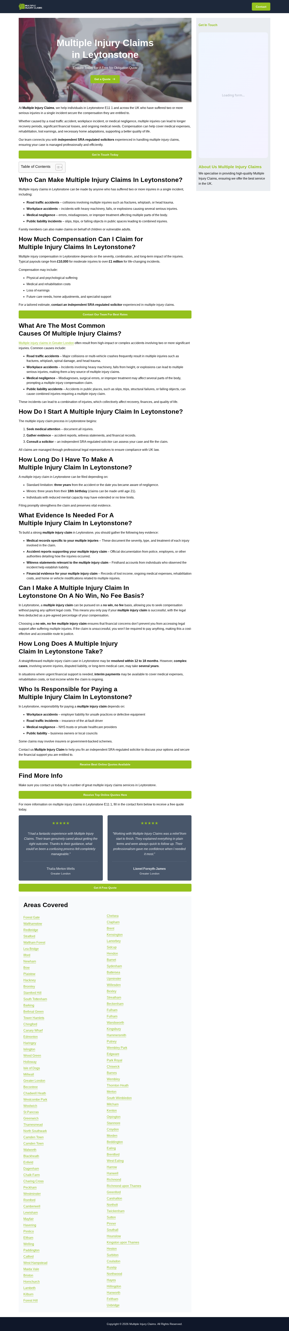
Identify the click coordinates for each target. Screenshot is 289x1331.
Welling (28, 1244)
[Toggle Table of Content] (56, 167)
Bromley (29, 986)
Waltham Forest (34, 942)
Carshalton (114, 1198)
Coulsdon (113, 1261)
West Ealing (115, 1160)
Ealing (111, 1148)
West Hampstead (35, 1262)
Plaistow (29, 974)
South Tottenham (35, 999)
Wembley (113, 1079)
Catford (28, 1256)
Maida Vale (31, 1269)
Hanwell (112, 1173)
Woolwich (30, 1105)
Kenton (112, 1110)
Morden (112, 1135)
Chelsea (113, 915)
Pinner (111, 1223)
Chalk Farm (31, 1175)
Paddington (31, 1250)
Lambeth (29, 1288)
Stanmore (113, 1123)
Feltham (112, 1299)
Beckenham (115, 1003)
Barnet (111, 959)
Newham (29, 961)
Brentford (113, 1154)
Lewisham (30, 1212)
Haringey (29, 1043)
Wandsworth (115, 1022)
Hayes (111, 1280)
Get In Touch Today (105, 154)
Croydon (113, 1129)
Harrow (112, 1167)
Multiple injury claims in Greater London (46, 343)
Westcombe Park (35, 1099)
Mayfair (28, 1219)
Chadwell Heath (34, 1093)
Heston (112, 1248)
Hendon (112, 953)
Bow (26, 967)
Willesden (114, 985)
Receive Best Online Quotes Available (105, 764)
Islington (29, 1049)
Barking (28, 1005)
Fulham (112, 1010)
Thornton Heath (118, 1085)
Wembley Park (117, 1047)
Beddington (115, 1142)
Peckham (30, 1187)
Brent (110, 928)
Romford (29, 1200)
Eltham (28, 1237)
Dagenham (31, 1168)
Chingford (30, 1024)
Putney (112, 1041)
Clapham (113, 922)
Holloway (30, 1062)
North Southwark (35, 1131)
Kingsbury (114, 1029)
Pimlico (28, 1231)
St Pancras (31, 1112)
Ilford (26, 955)
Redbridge (30, 930)
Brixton (28, 1275)
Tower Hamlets (33, 1018)
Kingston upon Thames (123, 1242)
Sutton (111, 1217)
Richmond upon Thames (124, 1186)
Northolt (112, 1204)
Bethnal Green (33, 1011)
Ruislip (112, 1267)
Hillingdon (114, 1286)
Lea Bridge (31, 948)
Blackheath (31, 1156)
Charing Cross (33, 1181)
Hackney (29, 980)
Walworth (29, 1149)
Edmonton (30, 1036)
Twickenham (115, 1211)
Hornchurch (31, 1281)
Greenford (114, 1192)
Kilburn (28, 1294)
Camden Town (33, 1137)
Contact (261, 6)
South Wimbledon (119, 1098)
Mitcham (113, 1104)
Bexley (111, 991)
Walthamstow (32, 923)
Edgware (113, 1054)
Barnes (112, 1072)
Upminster (114, 978)
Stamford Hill (32, 992)
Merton (111, 1091)
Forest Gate (31, 917)
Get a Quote (102, 79)
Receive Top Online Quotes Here (105, 794)
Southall (112, 1229)
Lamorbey (114, 941)
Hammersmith (116, 1035)
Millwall (28, 1074)
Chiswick (113, 1066)
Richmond (114, 1179)
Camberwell (31, 1206)
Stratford (29, 936)
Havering (29, 1225)
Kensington (115, 934)
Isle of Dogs (31, 1068)
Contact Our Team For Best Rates (105, 314)
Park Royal (114, 1060)
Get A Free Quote (105, 887)
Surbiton (113, 1255)
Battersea (113, 972)
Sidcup (112, 947)
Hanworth (113, 1292)
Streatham (114, 997)
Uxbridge (113, 1305)
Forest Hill (30, 1300)
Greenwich (31, 1118)
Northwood (114, 1273)
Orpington (114, 1116)
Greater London (34, 1080)
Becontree (30, 1087)
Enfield (28, 1162)
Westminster (32, 1193)
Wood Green (32, 1055)
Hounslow (114, 1236)
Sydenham (114, 966)
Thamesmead (33, 1124)
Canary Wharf (33, 1030)
